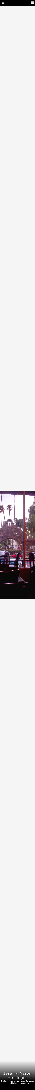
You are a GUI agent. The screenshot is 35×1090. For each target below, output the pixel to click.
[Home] (3, 3)
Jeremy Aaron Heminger (17, 1075)
